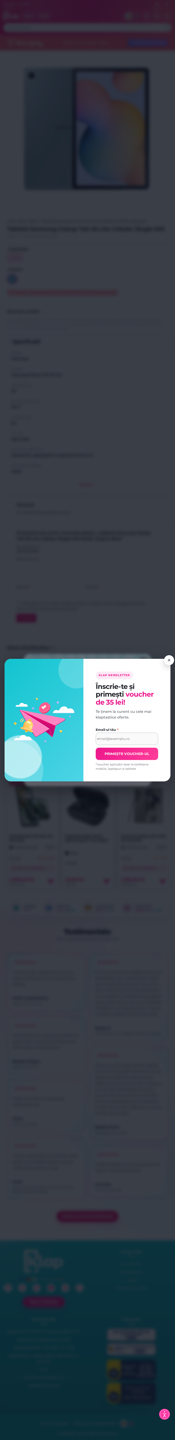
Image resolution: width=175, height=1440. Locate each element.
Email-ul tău (107, 729)
